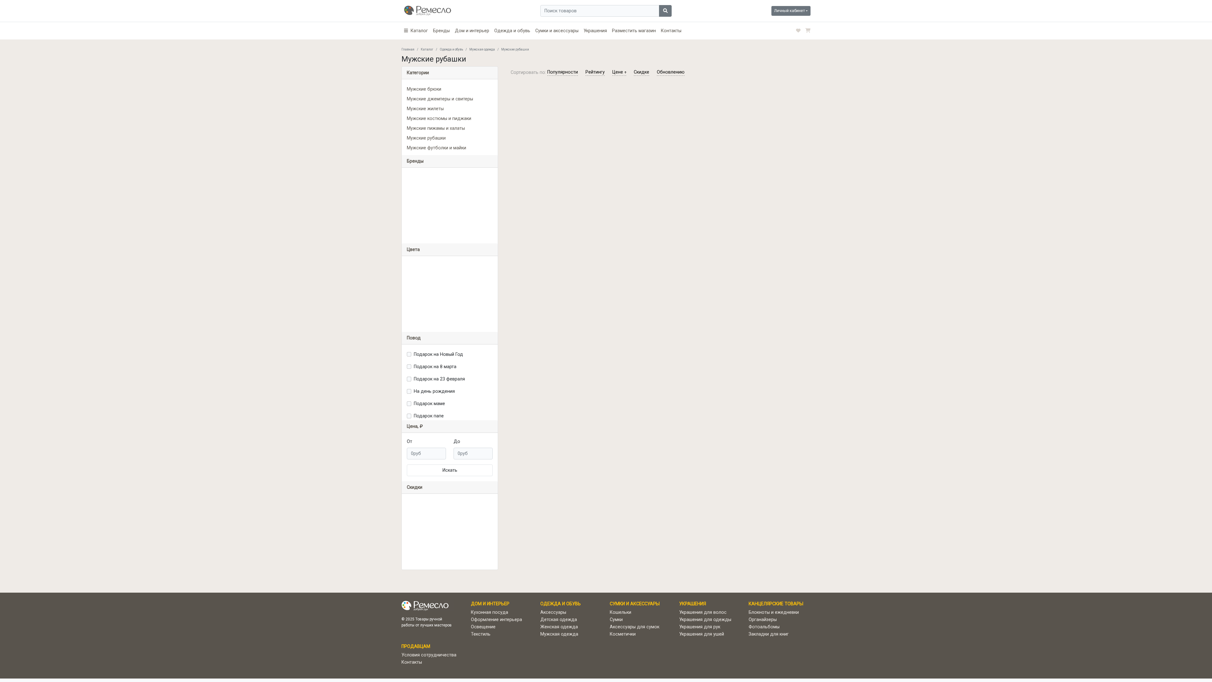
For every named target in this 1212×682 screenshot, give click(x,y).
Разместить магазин (634, 30)
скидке (641, 72)
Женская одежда (559, 627)
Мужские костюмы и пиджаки (439, 118)
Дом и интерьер (472, 30)
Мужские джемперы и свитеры (440, 99)
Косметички (623, 634)
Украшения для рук (699, 627)
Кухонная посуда (489, 612)
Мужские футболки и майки (436, 148)
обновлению (671, 72)
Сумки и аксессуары (557, 30)
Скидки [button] (414, 487)
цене (618, 72)
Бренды (441, 30)
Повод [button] (414, 338)
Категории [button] (418, 72)
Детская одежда (558, 619)
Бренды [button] (415, 161)
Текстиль (480, 634)
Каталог (427, 49)
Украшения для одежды (705, 619)
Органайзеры (763, 619)
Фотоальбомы (764, 627)
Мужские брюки (424, 89)
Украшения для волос (703, 612)
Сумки (616, 619)
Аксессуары (553, 612)
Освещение (483, 627)
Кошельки (620, 612)
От (409, 441)
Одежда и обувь (512, 30)
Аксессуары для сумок (634, 627)
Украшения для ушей (701, 634)
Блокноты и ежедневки (774, 612)
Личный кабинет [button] (789, 10)
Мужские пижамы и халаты (436, 128)
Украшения (595, 30)
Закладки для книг (769, 634)
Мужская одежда (482, 49)
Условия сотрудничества (428, 655)
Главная (407, 49)
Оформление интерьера (496, 619)
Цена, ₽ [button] (415, 426)
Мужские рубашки (426, 138)
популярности (562, 72)
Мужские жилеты (425, 108)
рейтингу (595, 72)
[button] (416, 31)
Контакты (671, 30)
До (457, 441)
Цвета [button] (413, 249)
